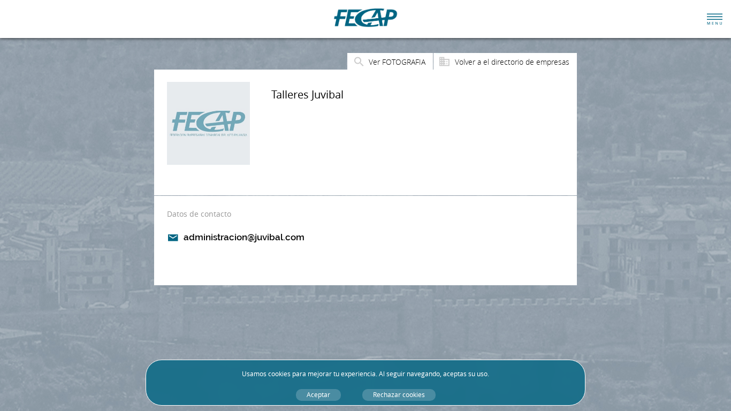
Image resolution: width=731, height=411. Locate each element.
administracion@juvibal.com (244, 237)
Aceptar (318, 395)
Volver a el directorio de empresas (512, 62)
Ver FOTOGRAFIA (397, 62)
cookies (279, 374)
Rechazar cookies (399, 395)
